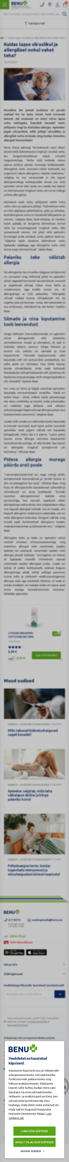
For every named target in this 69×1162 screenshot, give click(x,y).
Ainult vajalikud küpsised (34, 1142)
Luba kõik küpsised (34, 1131)
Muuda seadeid (31, 1151)
